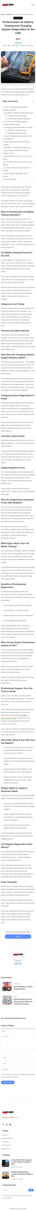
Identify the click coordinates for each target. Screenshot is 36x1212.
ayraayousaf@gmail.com (10, 1117)
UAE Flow (18, 42)
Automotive (9, 14)
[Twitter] (6, 1124)
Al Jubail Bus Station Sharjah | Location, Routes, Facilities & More (21, 1162)
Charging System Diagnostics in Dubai (18, 127)
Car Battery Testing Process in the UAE (19, 113)
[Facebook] (3, 1124)
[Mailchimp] (31, 1190)
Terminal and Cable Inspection (19, 119)
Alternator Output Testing (17, 130)
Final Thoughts (11, 179)
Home (2, 14)
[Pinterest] (10, 1124)
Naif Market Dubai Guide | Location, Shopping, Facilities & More (22, 1174)
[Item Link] (5, 1163)
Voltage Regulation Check (17, 133)
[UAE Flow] (8, 4)
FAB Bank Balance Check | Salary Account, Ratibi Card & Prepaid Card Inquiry (22, 1001)
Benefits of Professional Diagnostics (17, 147)
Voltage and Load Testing (17, 116)
